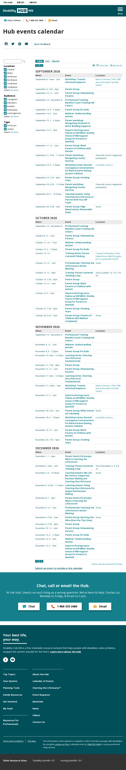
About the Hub (41, 674)
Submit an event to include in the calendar (59, 568)
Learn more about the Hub (65, 651)
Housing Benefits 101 (71, 760)
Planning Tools (11, 687)
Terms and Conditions (13, 741)
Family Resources (12, 694)
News (36, 708)
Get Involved (10, 701)
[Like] (6, 44)
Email (54, 20)
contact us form (62, 744)
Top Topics (9, 674)
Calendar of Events (43, 681)
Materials (38, 701)
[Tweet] (12, 44)
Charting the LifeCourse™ (47, 687)
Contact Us (39, 722)
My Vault (8, 708)
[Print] (19, 44)
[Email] (26, 44)
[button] (120, 11)
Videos (36, 715)
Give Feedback (42, 44)
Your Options (10, 681)
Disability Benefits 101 (44, 760)
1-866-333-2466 (36, 20)
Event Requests (41, 694)
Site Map (32, 741)
